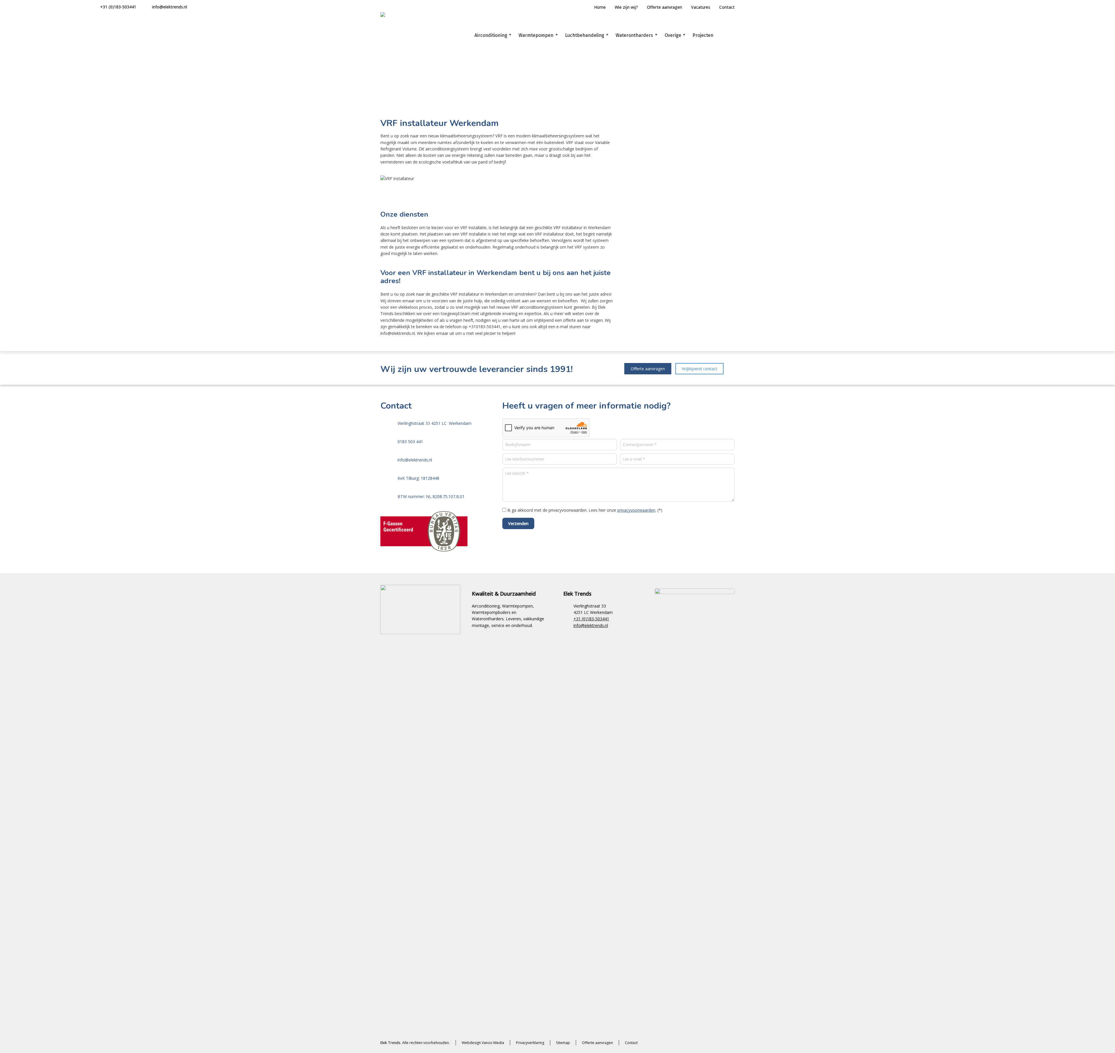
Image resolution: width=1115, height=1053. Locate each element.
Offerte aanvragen (664, 7)
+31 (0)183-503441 (118, 7)
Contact (727, 7)
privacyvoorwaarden (636, 510)
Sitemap (563, 1042)
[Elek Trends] (403, 35)
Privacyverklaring (530, 1042)
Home (600, 7)
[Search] (731, 35)
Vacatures (700, 7)
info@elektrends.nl (169, 7)
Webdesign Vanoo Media (483, 1042)
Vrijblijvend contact (699, 368)
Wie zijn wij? (626, 7)
